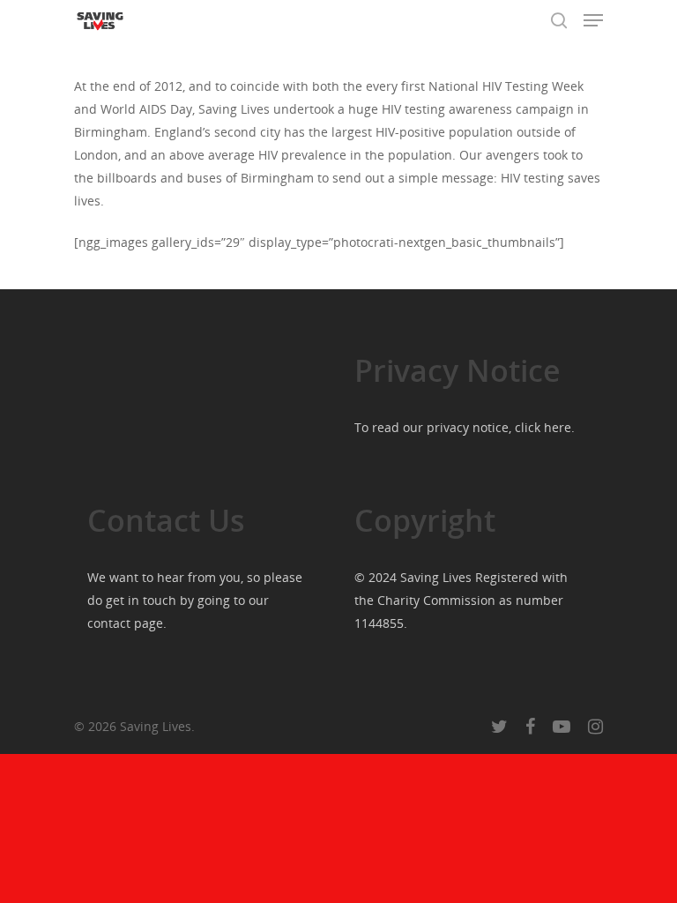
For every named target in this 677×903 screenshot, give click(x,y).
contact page (125, 623)
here (557, 427)
